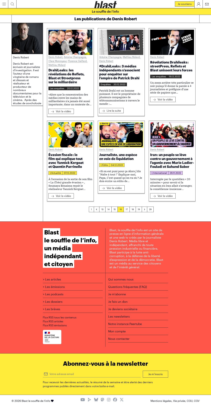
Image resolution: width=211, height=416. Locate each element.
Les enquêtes (57, 88)
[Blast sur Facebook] (115, 400)
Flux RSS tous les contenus (59, 317)
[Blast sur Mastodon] (102, 400)
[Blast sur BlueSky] (96, 400)
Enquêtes (106, 84)
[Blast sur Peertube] (89, 400)
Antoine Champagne (75, 57)
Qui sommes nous (121, 279)
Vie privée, (180, 400)
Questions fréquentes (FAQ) (127, 287)
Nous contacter (119, 338)
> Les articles (52, 279)
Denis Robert (55, 57)
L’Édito (104, 165)
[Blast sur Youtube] (82, 400)
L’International (159, 172)
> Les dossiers (52, 301)
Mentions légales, (162, 400)
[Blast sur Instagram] (108, 400)
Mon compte (117, 331)
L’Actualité (55, 172)
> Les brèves (51, 309)
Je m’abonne (117, 294)
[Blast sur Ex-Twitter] (122, 400)
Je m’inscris (155, 374)
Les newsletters (119, 316)
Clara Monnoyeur (57, 61)
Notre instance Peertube (125, 324)
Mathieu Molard (56, 64)
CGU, (190, 400)
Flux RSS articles (53, 321)
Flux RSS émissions (55, 325)
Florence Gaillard (77, 61)
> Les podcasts (53, 294)
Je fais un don (118, 301)
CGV (196, 400)
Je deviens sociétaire (122, 309)
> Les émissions (54, 287)
